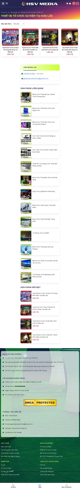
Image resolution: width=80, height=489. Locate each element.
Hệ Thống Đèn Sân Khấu (9, 450)
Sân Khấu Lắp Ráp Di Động (10, 456)
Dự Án (3, 465)
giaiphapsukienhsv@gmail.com (36, 79)
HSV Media (17, 432)
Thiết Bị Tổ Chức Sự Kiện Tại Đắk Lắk (31, 12)
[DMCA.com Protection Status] (40, 403)
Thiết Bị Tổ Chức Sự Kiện (48, 450)
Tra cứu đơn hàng (46, 468)
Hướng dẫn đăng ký (47, 471)
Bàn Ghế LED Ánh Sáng (48, 453)
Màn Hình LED (6, 447)
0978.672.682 (29, 74)
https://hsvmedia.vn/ (19, 428)
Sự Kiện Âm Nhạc (7, 471)
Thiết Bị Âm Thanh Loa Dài (10, 453)
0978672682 (15, 420)
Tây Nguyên (14, 12)
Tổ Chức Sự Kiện (45, 447)
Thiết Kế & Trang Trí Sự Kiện (10, 475)
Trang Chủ (4, 12)
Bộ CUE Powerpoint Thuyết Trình (51, 456)
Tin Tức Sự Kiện (6, 468)
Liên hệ (42, 465)
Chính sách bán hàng (47, 475)
